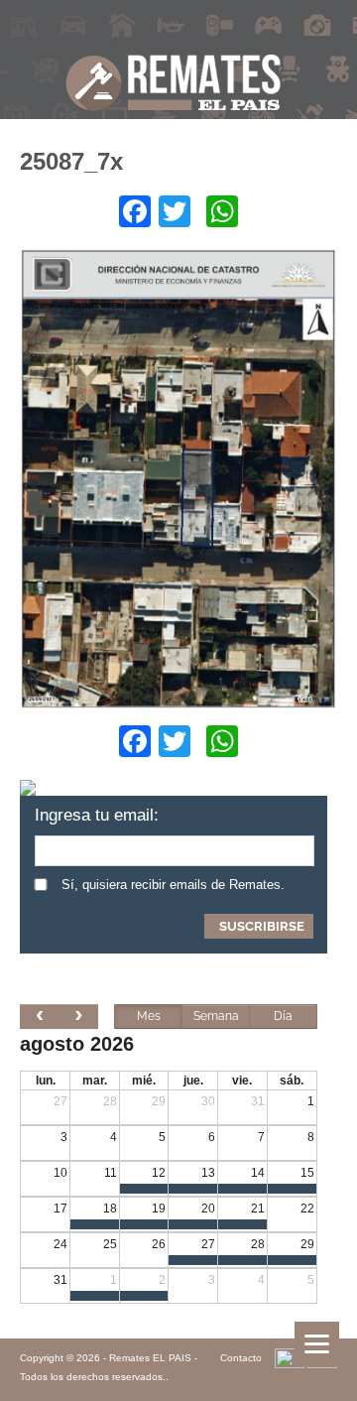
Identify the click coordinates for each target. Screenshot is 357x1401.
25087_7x (71, 161)
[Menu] (317, 1344)
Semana (216, 1016)
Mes (149, 1016)
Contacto (241, 1357)
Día (283, 1016)
